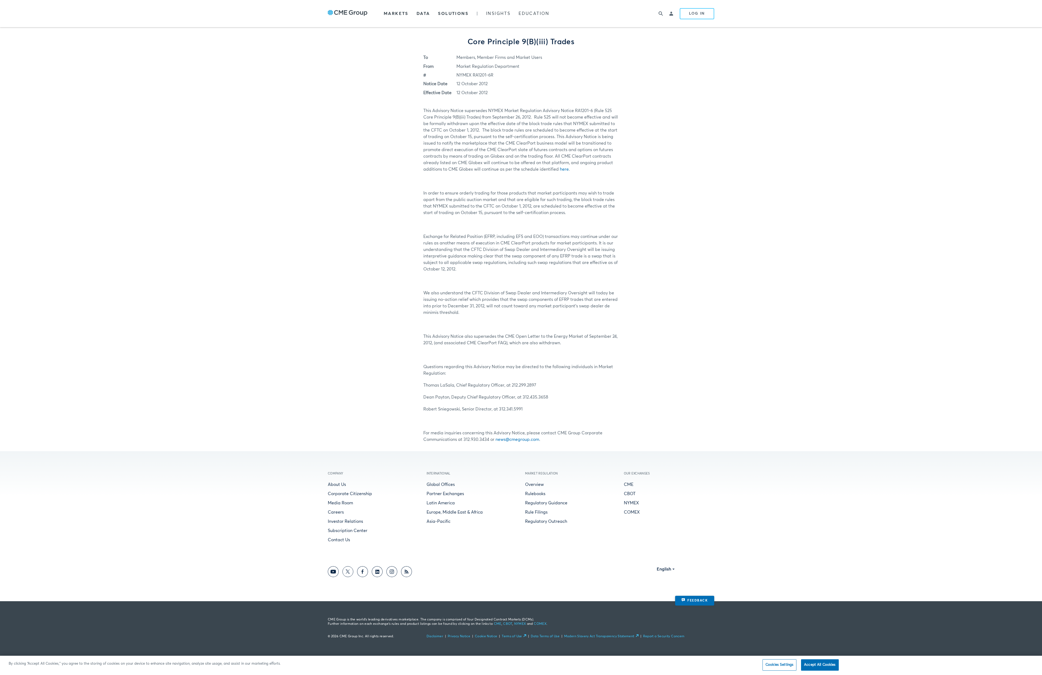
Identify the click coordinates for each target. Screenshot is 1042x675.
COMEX (632, 512)
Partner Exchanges (445, 494)
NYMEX (631, 503)
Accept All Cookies (819, 665)
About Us (337, 484)
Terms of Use (512, 636)
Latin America (441, 503)
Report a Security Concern (664, 636)
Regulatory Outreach (546, 521)
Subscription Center (347, 530)
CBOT (630, 494)
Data (423, 13)
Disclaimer (435, 636)
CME (628, 484)
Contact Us (339, 540)
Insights (498, 13)
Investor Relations (345, 521)
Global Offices (441, 484)
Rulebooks (535, 494)
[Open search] (660, 13)
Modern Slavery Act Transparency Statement (599, 636)
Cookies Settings (779, 665)
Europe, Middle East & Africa (455, 512)
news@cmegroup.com (517, 439)
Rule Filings (536, 512)
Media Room (340, 503)
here (564, 169)
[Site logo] (347, 13)
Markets (396, 13)
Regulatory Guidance (546, 503)
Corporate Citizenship (350, 494)
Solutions (453, 13)
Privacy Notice (459, 636)
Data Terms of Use (545, 636)
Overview (534, 484)
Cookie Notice (486, 636)
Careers (336, 512)
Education (534, 13)
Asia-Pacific (438, 521)
